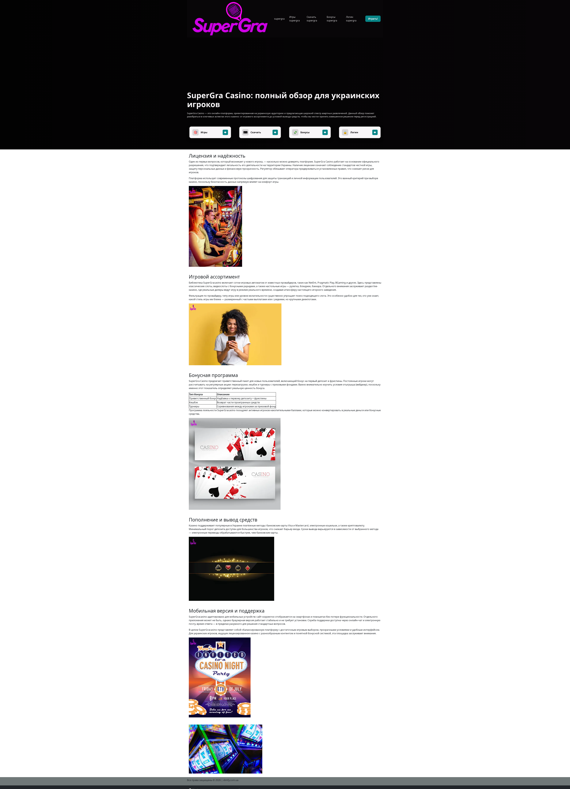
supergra (279, 18)
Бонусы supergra (332, 18)
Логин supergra (351, 18)
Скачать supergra (312, 18)
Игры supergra (294, 18)
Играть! (373, 18)
